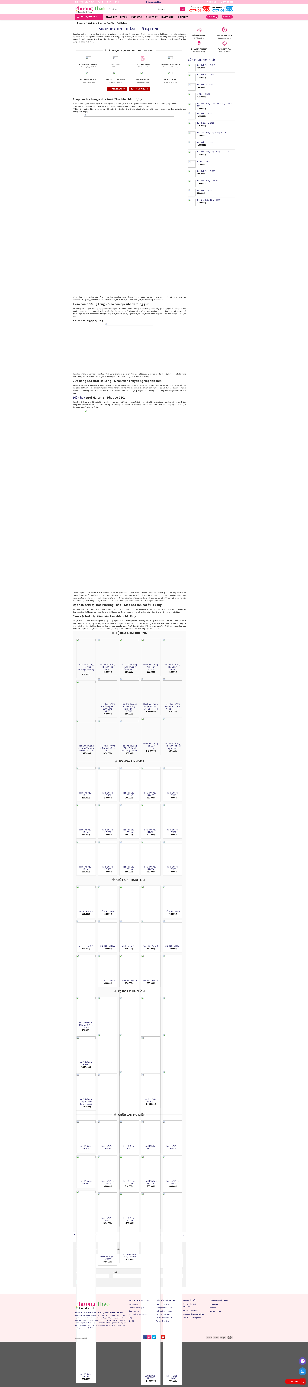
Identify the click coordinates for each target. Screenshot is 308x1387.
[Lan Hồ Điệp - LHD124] (129, 1167)
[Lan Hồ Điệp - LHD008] (86, 1167)
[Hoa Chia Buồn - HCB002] (86, 1047)
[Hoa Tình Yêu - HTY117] (86, 778)
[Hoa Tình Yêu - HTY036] (172, 778)
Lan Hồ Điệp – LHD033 (129, 1147)
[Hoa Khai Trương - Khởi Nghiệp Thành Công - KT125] (107, 689)
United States (215, 1311)
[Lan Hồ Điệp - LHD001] (107, 1167)
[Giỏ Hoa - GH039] (129, 966)
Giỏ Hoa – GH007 (107, 980)
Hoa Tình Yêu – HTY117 (86, 794)
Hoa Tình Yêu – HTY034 (150, 868)
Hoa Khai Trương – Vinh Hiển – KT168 (150, 667)
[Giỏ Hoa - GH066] (129, 931)
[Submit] (182, 9)
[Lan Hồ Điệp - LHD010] (86, 1131)
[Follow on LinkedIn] (159, 1337)
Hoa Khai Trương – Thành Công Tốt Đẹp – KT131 (172, 746)
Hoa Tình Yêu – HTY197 (129, 794)
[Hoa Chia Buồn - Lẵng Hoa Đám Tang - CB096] (86, 1084)
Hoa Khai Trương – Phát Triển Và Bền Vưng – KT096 (129, 748)
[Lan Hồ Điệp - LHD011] (107, 1131)
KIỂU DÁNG (151, 17)
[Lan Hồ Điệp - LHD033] (129, 1131)
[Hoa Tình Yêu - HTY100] (86, 815)
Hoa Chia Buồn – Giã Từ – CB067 (129, 1255)
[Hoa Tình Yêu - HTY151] (107, 778)
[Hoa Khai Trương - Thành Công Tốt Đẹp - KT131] (172, 729)
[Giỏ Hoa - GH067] (172, 931)
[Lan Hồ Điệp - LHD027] (150, 1131)
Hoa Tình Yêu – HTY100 (86, 831)
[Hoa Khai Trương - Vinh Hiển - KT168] (150, 650)
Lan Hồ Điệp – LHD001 (107, 1182)
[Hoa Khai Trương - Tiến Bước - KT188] (150, 729)
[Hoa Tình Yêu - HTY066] (172, 852)
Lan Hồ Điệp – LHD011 (107, 1147)
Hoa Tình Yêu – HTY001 (150, 831)
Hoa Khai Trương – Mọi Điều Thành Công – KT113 (172, 706)
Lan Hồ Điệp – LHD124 (129, 1182)
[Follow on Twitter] (154, 1337)
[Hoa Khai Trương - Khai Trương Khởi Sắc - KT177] (129, 650)
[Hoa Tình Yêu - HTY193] (107, 852)
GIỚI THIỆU (183, 17)
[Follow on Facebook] (145, 1337)
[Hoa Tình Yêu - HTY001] (150, 815)
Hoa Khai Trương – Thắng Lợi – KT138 (172, 667)
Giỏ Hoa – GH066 (129, 946)
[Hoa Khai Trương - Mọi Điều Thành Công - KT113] (172, 689)
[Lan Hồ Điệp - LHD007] (107, 1203)
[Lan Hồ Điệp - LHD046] (172, 1282)
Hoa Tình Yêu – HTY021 (172, 831)
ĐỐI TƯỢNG (137, 17)
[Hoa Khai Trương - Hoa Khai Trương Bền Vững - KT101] (86, 650)
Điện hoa (79, 397)
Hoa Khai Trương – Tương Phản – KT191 (107, 748)
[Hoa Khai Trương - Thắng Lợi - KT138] (172, 650)
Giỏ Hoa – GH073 (150, 980)
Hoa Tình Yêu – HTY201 (107, 831)
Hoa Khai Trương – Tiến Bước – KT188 (150, 746)
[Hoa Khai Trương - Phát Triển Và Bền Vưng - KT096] (129, 731)
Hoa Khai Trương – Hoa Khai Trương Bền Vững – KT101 (86, 668)
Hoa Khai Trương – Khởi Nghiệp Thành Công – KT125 (107, 707)
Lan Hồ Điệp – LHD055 (151, 1377)
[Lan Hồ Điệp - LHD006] (172, 1131)
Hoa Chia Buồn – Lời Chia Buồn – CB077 (86, 1025)
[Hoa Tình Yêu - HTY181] (86, 852)
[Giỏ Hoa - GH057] (172, 897)
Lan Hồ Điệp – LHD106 (86, 1375)
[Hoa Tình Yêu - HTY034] (150, 852)
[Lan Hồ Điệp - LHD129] (129, 1203)
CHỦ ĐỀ (123, 17)
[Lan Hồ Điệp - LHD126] (150, 1167)
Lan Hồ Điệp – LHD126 (151, 1182)
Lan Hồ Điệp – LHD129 (129, 1219)
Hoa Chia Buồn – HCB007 (151, 1100)
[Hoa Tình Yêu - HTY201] (107, 815)
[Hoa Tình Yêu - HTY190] (129, 815)
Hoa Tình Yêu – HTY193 (107, 868)
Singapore (214, 1304)
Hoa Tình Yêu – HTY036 (172, 794)
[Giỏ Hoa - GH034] (86, 897)
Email (115, 1272)
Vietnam (213, 1308)
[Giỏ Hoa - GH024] (107, 897)
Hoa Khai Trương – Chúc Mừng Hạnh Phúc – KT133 (129, 707)
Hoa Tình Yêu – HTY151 (107, 794)
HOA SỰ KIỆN (167, 17)
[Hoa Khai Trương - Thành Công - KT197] (107, 650)
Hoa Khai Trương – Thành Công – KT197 (107, 667)
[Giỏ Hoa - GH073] (150, 966)
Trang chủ (81, 23)
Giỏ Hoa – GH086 (107, 946)
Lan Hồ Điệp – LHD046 (172, 1377)
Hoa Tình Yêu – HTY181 (86, 868)
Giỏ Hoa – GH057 (172, 911)
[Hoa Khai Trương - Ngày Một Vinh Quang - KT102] (150, 689)
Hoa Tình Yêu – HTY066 (172, 868)
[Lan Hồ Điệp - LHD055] (150, 1282)
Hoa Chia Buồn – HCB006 (107, 1258)
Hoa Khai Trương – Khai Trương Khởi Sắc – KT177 (129, 667)
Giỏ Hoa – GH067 (172, 946)
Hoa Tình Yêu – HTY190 (129, 831)
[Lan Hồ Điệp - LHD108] (172, 1167)
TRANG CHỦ (111, 17)
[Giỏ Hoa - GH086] (107, 931)
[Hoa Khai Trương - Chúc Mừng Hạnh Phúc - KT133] (129, 689)
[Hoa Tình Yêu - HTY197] (129, 778)
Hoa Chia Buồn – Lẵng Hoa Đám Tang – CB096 (86, 1101)
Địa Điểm (91, 23)
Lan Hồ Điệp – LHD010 (86, 1147)
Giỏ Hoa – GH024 (107, 911)
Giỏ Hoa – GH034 (86, 911)
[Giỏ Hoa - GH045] (150, 931)
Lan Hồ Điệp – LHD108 (172, 1182)
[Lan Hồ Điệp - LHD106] (86, 1281)
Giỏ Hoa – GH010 (86, 946)
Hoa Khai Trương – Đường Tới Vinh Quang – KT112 (86, 748)
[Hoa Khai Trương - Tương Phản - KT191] (107, 731)
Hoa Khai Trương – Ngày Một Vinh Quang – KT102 (150, 706)
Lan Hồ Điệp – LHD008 (86, 1182)
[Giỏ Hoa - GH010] (86, 931)
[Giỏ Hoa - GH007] (107, 966)
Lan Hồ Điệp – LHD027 (151, 1147)
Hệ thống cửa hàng (154, 2)
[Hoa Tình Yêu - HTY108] (129, 852)
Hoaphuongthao (197, 1314)
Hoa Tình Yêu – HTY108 (129, 868)
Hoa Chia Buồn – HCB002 (86, 1063)
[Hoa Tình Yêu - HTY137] (150, 778)
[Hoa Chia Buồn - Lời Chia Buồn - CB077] (86, 1008)
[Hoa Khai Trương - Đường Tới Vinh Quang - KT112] (86, 731)
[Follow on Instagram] (149, 1337)
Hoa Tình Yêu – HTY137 (150, 794)
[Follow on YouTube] (163, 1337)
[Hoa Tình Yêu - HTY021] (172, 815)
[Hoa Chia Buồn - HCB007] (150, 1084)
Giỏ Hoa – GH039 (129, 980)
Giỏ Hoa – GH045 (150, 946)
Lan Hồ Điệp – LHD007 (107, 1219)
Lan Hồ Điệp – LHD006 (172, 1147)
